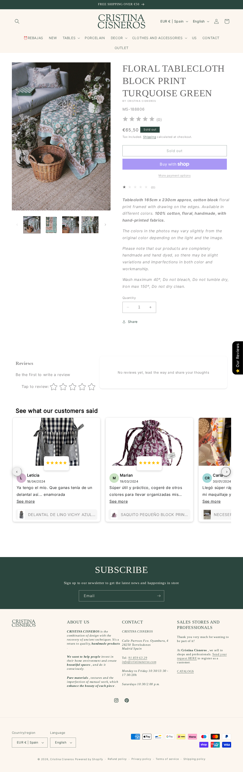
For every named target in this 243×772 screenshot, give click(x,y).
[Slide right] (105, 224)
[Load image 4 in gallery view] (89, 224)
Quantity (129, 298)
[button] (17, 21)
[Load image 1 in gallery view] (31, 224)
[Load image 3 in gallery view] (70, 224)
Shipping (149, 137)
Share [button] (133, 322)
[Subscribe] (159, 595)
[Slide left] (17, 224)
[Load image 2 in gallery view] (51, 224)
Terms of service (167, 759)
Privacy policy (141, 759)
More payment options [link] (175, 175)
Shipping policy (194, 759)
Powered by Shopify (89, 759)
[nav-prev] (17, 471)
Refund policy (117, 759)
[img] (138, 119)
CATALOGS (185, 671)
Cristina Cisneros (62, 759)
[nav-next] (226, 471)
